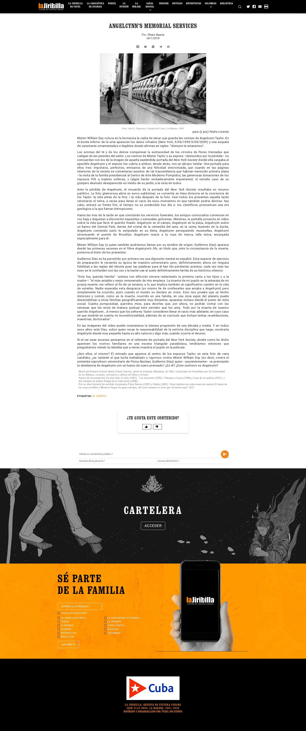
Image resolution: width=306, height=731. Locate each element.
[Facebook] (254, 6)
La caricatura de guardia (95, 5)
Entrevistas (193, 3)
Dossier (164, 3)
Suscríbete (68, 644)
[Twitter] (248, 6)
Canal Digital (150, 5)
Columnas (211, 3)
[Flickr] (266, 7)
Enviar (225, 454)
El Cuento (99, 396)
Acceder (153, 526)
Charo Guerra (156, 34)
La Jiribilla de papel (75, 5)
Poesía (112, 3)
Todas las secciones (74, 613)
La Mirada (136, 5)
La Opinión (124, 5)
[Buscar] (239, 6)
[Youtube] (260, 6)
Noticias (177, 3)
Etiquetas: (84, 396)
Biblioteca (226, 3)
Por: (145, 34)
